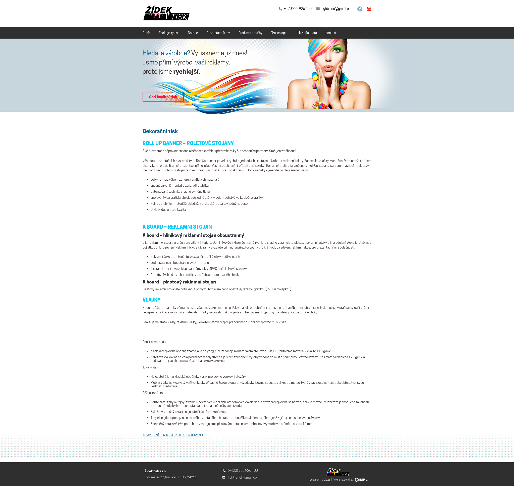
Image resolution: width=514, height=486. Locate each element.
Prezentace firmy (218, 33)
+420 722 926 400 (298, 9)
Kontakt (330, 33)
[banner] (167, 14)
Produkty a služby (250, 33)
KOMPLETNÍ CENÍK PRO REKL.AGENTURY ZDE (173, 435)
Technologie (279, 33)
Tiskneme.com (340, 479)
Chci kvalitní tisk (163, 97)
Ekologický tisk (169, 33)
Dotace (193, 33)
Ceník (146, 33)
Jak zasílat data (306, 33)
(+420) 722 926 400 (243, 471)
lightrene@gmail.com (337, 9)
